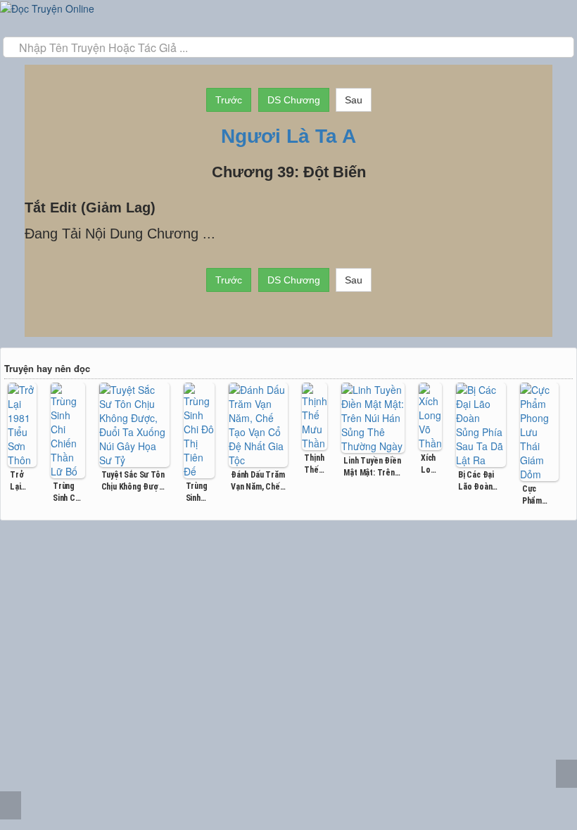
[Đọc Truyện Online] (47, 7)
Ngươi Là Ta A (288, 136)
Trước (228, 100)
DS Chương (293, 100)
